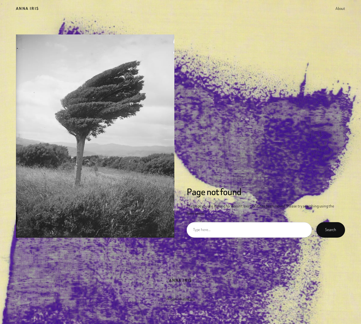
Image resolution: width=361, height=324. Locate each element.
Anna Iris (27, 8)
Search (330, 229)
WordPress (189, 299)
